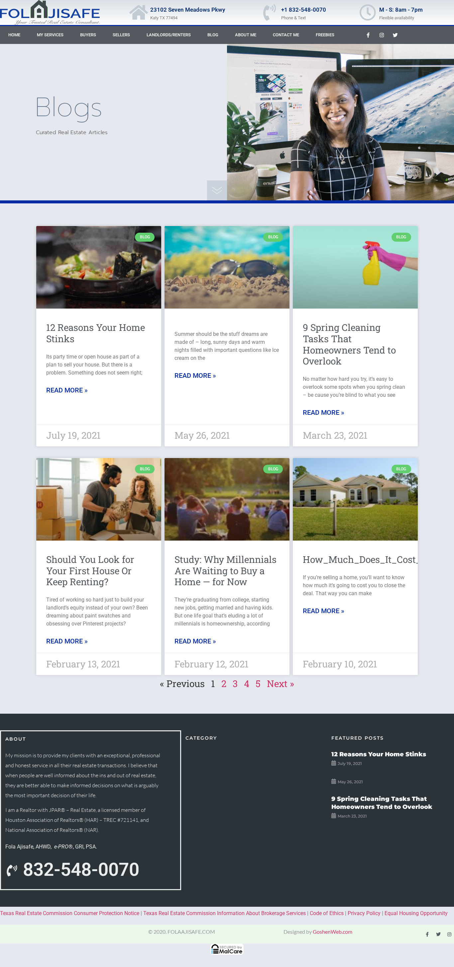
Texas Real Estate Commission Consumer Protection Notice (69, 913)
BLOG (212, 34)
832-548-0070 (81, 869)
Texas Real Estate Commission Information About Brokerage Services (224, 913)
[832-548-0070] (11, 870)
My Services (50, 34)
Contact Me (286, 34)
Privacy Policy (364, 913)
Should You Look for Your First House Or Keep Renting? (90, 570)
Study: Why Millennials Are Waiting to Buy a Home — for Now (225, 570)
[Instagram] (382, 35)
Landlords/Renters (169, 34)
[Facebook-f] (368, 35)
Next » (280, 683)
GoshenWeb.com (332, 931)
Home (14, 34)
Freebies (325, 34)
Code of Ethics (327, 913)
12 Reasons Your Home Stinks (95, 333)
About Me (245, 34)
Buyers (88, 34)
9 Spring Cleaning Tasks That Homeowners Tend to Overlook (349, 344)
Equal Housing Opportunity (416, 913)
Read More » (67, 390)
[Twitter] (395, 35)
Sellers (121, 34)
